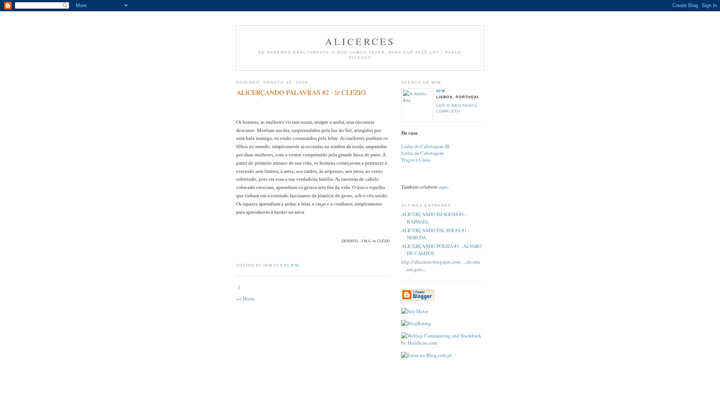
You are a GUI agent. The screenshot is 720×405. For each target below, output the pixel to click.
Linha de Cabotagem (422, 153)
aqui (443, 186)
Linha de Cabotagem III (425, 146)
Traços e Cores (415, 159)
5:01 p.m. (290, 265)
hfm (440, 91)
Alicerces (360, 41)
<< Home (245, 298)
